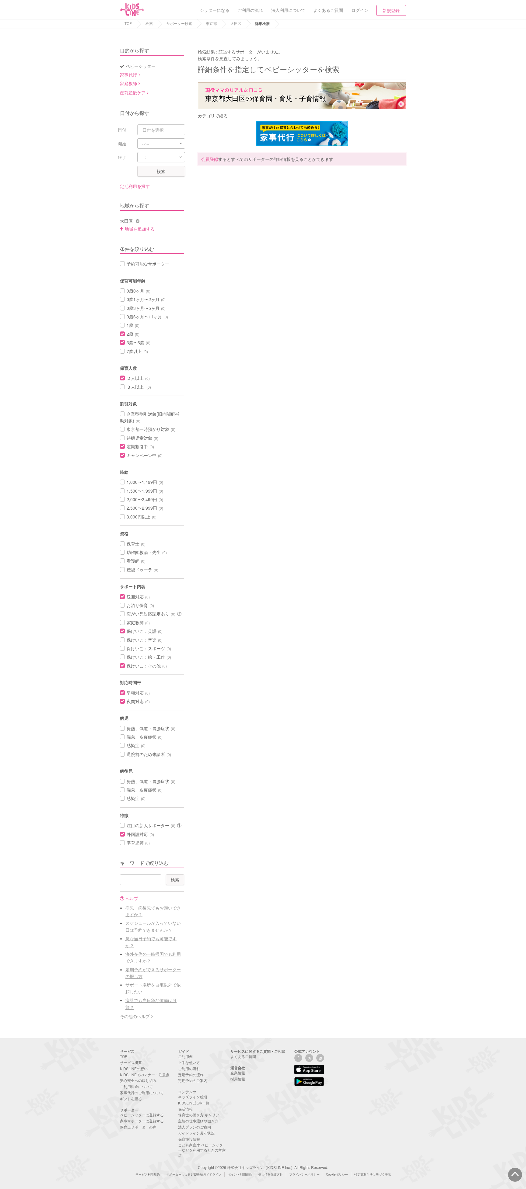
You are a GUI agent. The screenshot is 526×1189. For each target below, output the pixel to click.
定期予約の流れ (191, 1074)
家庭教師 (128, 83)
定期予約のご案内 (192, 1080)
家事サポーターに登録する (142, 1120)
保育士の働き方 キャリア (198, 1114)
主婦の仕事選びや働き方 (198, 1120)
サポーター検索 (179, 23)
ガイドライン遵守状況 (196, 1132)
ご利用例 (185, 1056)
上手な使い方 (189, 1062)
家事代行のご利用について (142, 1092)
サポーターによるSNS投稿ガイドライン (193, 1174)
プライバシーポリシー (304, 1174)
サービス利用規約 (147, 1174)
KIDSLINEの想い (134, 1068)
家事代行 (128, 74)
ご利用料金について (136, 1086)
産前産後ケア (133, 92)
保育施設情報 (189, 1139)
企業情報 (237, 1072)
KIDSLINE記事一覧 (193, 1102)
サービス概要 (131, 1062)
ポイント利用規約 (240, 1174)
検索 (149, 23)
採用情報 (237, 1078)
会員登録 (209, 159)
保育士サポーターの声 (138, 1126)
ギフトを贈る (131, 1098)
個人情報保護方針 (270, 1174)
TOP (128, 23)
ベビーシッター (141, 66)
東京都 (211, 23)
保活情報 (185, 1108)
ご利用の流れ (189, 1068)
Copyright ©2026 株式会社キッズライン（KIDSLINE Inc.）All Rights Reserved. (263, 1167)
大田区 (235, 23)
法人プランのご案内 (194, 1126)
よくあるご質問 (243, 1056)
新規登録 (391, 10)
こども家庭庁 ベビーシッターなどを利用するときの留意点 (202, 1150)
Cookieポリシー (337, 1174)
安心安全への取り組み (138, 1080)
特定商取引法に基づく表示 (372, 1174)
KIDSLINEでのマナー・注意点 (145, 1074)
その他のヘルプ (135, 1016)
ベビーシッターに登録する (142, 1114)
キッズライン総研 (192, 1096)
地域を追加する (140, 229)
